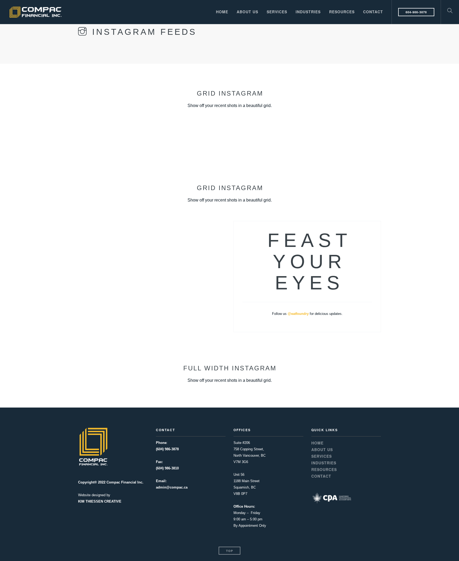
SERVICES (277, 11)
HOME (222, 11)
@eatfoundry (298, 314)
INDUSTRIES (308, 11)
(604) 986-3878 (167, 449)
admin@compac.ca (172, 487)
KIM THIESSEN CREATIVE (99, 501)
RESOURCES (342, 11)
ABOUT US (247, 11)
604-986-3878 (416, 12)
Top (229, 551)
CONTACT (373, 11)
